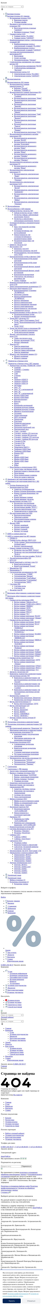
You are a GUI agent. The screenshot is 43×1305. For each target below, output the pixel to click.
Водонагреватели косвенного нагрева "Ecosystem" (25, 143)
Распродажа (9, 1120)
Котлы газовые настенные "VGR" (27, 650)
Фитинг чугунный (21, 531)
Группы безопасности (19, 485)
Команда (13, 981)
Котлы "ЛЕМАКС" (21, 716)
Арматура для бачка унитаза (24, 789)
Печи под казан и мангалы (24, 477)
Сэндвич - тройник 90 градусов (26, 439)
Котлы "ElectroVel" (21, 710)
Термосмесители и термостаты (25, 511)
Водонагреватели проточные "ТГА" (27, 132)
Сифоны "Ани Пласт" (22, 839)
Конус (16, 403)
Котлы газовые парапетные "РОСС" (27, 668)
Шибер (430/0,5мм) (21, 457)
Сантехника (12, 766)
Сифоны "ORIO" (20, 837)
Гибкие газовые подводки (21, 548)
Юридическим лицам (15, 961)
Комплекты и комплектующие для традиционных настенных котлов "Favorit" (27, 692)
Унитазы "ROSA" (20, 865)
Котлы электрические (19, 706)
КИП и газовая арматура (17, 534)
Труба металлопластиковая (24, 332)
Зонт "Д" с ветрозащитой (23, 389)
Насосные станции (21, 294)
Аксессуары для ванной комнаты (24, 771)
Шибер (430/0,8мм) (21, 459)
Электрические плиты (20, 72)
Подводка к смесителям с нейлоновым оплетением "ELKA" (27, 220)
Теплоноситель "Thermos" (24, 764)
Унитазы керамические (20, 863)
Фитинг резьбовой (21, 525)
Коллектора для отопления (24, 503)
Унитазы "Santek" (20, 871)
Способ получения (15, 1007)
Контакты (11, 957)
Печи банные (19, 473)
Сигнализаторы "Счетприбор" (25, 580)
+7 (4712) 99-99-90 (21, 1147)
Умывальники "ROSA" (23, 855)
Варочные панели (21, 20)
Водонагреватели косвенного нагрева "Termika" (25, 155)
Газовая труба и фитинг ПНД (23, 540)
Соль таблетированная (19, 756)
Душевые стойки (20, 843)
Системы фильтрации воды (22, 829)
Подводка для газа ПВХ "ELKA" (26, 550)
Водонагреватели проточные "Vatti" (27, 114)
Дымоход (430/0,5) (21, 379)
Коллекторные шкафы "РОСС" (25, 507)
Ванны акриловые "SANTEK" (25, 775)
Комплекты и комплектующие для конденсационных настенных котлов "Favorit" (28, 680)
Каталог (8, 1118)
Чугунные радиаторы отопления (26, 754)
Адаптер (17, 375)
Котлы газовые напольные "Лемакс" (28, 618)
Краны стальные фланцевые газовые (28, 491)
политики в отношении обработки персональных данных (19, 1173)
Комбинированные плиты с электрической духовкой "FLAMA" (27, 45)
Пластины (18, 421)
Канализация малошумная (24, 274)
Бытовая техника (13, 14)
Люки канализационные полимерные (25, 286)
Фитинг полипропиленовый (25, 316)
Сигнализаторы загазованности (23, 572)
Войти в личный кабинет (14, 1133)
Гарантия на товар (15, 1005)
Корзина (11, 903)
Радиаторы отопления (20, 742)
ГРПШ (13, 538)
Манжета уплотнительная (24, 411)
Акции (7, 1042)
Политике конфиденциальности (18, 1294)
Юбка (16, 465)
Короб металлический (22, 564)
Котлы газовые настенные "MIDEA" (28, 640)
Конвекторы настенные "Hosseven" (27, 700)
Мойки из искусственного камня (26, 801)
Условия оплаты (14, 1000)
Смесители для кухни (22, 849)
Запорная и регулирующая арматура (21, 479)
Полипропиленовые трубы (24, 314)
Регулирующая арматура (21, 513)
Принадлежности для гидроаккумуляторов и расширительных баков (23, 237)
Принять (12, 1301)
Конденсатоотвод (20, 399)
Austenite (17, 367)
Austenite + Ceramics (21, 369)
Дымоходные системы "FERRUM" (25, 365)
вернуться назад (7, 1095)
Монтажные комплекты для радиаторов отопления (24, 739)
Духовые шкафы (20, 22)
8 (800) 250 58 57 (7, 965)
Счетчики (15, 584)
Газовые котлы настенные (22, 620)
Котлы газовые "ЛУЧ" (22, 608)
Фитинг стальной (20, 529)
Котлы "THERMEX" (22, 714)
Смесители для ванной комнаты (26, 847)
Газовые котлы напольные (22, 600)
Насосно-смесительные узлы (25, 509)
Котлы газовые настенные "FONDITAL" (24, 631)
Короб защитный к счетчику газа (24, 562)
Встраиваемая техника (20, 18)
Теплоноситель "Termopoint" (25, 762)
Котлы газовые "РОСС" (23, 612)
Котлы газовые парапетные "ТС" (26, 670)
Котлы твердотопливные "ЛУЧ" (26, 704)
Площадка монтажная (22, 423)
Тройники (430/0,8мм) (22, 451)
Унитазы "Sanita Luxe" (22, 867)
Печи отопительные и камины (25, 475)
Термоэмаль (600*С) (21, 447)
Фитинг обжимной (21, 342)
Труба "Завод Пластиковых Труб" (26, 320)
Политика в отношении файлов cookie (15, 1186)
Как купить (12, 952)
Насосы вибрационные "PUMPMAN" (23, 297)
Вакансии (11, 988)
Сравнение (12, 906)
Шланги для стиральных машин (23, 354)
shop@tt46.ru (5, 1156)
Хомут (16, 455)
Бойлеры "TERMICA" (22, 90)
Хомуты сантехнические (23, 348)
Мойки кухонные (18, 799)
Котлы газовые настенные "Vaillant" (27, 652)
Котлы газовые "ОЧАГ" (23, 610)
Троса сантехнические (22, 797)
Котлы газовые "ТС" (22, 614)
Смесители (16, 841)
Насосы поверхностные (23, 302)
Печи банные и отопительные (23, 467)
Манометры (16, 568)
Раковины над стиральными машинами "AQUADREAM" (25, 824)
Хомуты (14, 344)
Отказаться (31, 1301)
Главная (11, 911)
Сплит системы (20, 58)
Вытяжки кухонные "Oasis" (24, 32)
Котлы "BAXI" (19, 708)
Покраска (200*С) (21, 425)
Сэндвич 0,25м (19, 441)
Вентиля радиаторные (22, 515)
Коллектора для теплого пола (25, 505)
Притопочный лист (21, 429)
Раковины (15, 817)
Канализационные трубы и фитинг (25, 257)
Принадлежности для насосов (25, 308)
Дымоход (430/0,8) (21, 381)
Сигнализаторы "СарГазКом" (25, 578)
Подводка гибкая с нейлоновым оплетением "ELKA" (26, 216)
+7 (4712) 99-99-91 (35, 1147)
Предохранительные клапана (25, 519)
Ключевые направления (19, 975)
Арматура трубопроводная (24, 489)
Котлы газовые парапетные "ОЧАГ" (27, 666)
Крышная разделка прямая (24, 407)
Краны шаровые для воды (24, 499)
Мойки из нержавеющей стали (25, 803)
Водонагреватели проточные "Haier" (28, 98)
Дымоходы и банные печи (18, 361)
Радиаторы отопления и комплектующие (23, 722)
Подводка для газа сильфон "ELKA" (28, 556)
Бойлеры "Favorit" (21, 88)
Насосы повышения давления (25, 304)
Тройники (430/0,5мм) (22, 449)
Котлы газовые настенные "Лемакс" (27, 654)
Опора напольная (20, 415)
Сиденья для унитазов (22, 795)
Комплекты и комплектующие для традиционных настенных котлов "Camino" (27, 686)
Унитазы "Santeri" (20, 873)
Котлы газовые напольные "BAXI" (27, 616)
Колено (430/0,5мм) (21, 395)
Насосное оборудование (21, 288)
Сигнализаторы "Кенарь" (23, 576)
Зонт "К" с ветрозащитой (23, 393)
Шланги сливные (20, 358)
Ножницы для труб (21, 249)
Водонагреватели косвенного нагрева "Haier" (25, 147)
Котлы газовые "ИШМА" (23, 606)
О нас (10, 971)
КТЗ (13, 560)
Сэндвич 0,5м (19, 443)
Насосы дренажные (21, 300)
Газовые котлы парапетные (22, 658)
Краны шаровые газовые (23, 497)
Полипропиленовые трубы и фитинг (26, 312)
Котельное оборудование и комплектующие (23, 593)
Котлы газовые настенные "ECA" (26, 624)
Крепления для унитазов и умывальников (24, 792)
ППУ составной (20, 417)
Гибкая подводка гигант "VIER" (26, 213)
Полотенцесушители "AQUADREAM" (22, 810)
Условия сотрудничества (17, 985)
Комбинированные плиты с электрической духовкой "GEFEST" (27, 49)
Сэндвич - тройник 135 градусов (26, 437)
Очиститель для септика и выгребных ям (24, 277)
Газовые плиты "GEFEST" (24, 38)
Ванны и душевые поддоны (22, 773)
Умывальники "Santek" (22, 859)
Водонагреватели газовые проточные (25, 92)
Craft (16, 373)
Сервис (10, 959)
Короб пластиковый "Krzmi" (25, 566)
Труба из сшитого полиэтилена (26, 330)
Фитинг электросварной (23, 546)
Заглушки (17, 385)
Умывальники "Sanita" (22, 857)
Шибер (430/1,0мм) (21, 461)
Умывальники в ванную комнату (24, 853)
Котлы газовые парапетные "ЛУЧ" (27, 660)
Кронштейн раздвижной (23, 405)
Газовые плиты (17, 34)
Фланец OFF (19, 453)
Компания (11, 913)
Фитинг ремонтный (21, 527)
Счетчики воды (20, 586)
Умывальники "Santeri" (23, 861)
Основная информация (18, 973)
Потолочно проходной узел (24, 427)
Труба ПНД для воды (19, 318)
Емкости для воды (18, 245)
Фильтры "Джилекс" (22, 831)
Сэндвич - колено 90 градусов (25, 435)
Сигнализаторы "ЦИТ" (23, 582)
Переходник (18, 419)
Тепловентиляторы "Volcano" (25, 60)
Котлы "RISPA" (20, 712)
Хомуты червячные (21, 352)
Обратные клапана (21, 517)
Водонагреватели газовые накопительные (19, 85)
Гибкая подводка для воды (21, 211)
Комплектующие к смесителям (25, 845)
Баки (16, 377)
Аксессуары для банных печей (25, 469)
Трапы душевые (20, 280)
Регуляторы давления (22, 521)
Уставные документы (15, 992)
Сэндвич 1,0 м (19, 445)
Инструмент (16, 247)
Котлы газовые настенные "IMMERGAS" (24, 637)
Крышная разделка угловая (24, 409)
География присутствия (18, 977)
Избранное (12, 908)
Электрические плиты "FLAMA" (26, 74)
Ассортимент (15, 983)
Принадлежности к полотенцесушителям (22, 814)
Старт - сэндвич (20, 431)
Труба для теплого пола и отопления (25, 328)
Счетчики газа (19, 588)
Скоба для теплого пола (23, 338)
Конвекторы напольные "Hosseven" (27, 698)
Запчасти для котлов (19, 672)
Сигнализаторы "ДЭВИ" (23, 574)
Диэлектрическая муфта (20, 558)
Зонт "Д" (17, 387)
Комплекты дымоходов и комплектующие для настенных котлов (25, 675)
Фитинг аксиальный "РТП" (24, 340)
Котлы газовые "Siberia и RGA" (26, 602)
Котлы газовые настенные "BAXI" (27, 622)
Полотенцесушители (19, 807)
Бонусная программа (15, 990)
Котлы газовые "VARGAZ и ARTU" (27, 604)
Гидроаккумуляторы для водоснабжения (23, 232)
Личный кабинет (7, 1017)
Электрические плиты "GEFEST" (26, 76)
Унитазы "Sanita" (20, 869)
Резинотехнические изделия (22, 827)
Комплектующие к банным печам (26, 471)
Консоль (17, 401)
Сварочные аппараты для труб (25, 251)
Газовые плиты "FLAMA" (24, 36)
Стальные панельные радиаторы (26, 752)
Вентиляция (18, 56)
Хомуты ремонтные (21, 346)
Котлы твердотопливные (20, 702)
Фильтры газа (16, 590)
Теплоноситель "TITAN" (23, 760)
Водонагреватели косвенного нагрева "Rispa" (25, 151)
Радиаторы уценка (21, 884)
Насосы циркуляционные (23, 306)
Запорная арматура (19, 487)
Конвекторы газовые (19, 696)
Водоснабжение (14, 206)
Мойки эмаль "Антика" (23, 805)
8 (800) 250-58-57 (7, 1147)
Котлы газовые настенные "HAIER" (27, 634)
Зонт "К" (17, 391)
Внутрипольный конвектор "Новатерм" (26, 728)
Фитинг (15, 523)
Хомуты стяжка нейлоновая (24, 350)
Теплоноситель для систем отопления (25, 758)
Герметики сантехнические (22, 783)
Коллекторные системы (21, 501)
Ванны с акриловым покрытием (26, 777)
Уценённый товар (14, 875)
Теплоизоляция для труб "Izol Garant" (25, 851)
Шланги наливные (21, 356)
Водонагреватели (14, 79)
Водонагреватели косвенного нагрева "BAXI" (25, 139)
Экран (16, 463)
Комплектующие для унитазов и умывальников (22, 786)
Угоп (16, 720)
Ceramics (17, 371)
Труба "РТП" (19, 326)
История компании (17, 979)
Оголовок (18, 413)
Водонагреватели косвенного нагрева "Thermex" (25, 159)
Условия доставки (14, 1002)
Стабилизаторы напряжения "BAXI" (28, 66)
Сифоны (15, 835)
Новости (11, 955)
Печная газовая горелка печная (23, 718)
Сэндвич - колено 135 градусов (26, 433)
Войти (3, 897)
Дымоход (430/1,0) (21, 383)
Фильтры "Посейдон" (22, 833)
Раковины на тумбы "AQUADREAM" (21, 820)
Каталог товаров (13, 901)
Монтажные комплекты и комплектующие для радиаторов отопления (26, 731)
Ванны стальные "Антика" (24, 779)
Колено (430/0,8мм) (21, 397)
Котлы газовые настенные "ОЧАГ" (27, 656)
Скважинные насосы (22, 310)
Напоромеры (16, 570)
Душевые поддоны (21, 781)
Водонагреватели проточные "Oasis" (28, 108)
